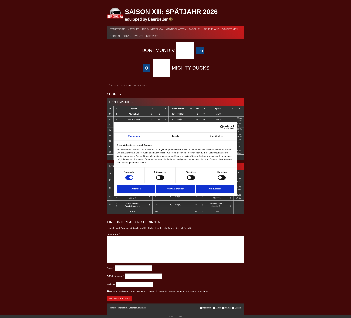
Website (111, 284)
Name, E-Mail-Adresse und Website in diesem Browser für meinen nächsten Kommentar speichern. (158, 291)
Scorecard (126, 85)
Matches (133, 29)
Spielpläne (211, 29)
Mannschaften (176, 29)
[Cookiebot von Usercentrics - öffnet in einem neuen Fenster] (222, 127)
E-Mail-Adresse (115, 276)
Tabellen (195, 29)
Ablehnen (136, 189)
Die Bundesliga (152, 29)
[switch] (160, 177)
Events (138, 36)
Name (110, 268)
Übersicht (114, 85)
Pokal (127, 36)
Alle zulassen (215, 189)
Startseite (117, 29)
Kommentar (113, 234)
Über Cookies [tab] (216, 136)
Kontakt (152, 36)
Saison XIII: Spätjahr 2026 (171, 11)
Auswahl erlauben (175, 189)
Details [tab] (175, 136)
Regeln (115, 36)
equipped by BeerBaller (147, 18)
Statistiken (230, 29)
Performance (140, 85)
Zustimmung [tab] (134, 136)
